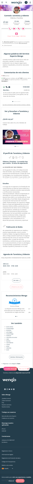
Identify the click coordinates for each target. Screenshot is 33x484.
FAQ (3, 402)
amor (7, 346)
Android (4, 431)
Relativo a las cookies (7, 465)
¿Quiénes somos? (6, 398)
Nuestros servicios (6, 405)
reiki (7, 339)
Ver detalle (4, 81)
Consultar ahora (9, 369)
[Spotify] (11, 389)
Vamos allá (20, 481)
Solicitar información (16, 357)
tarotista (8, 330)
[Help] (26, 2)
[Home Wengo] (9, 380)
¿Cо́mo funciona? (6, 400)
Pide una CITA (23, 369)
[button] (12, 101)
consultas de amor (11, 337)
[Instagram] (7, 389)
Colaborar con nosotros (8, 418)
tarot (7, 350)
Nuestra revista (6, 407)
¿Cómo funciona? (8, 45)
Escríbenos (4, 442)
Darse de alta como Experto (9, 416)
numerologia (10, 328)
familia (8, 341)
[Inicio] (16, 2)
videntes (8, 348)
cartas (8, 344)
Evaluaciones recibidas (16, 23)
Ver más (16, 280)
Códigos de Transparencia (8, 461)
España (6, 468)
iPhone (3, 429)
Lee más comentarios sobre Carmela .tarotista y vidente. (16, 105)
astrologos (9, 332)
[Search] (6, 2)
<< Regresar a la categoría (10, 363)
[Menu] (2, 2)
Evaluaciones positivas (27, 23)
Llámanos (8, 440)
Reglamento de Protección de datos (11, 458)
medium (8, 335)
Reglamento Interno (7, 451)
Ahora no (11, 481)
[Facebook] (5, 389)
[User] (30, 2)
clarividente (9, 342)
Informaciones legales (7, 454)
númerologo (9, 334)
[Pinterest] (13, 389)
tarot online (9, 327)
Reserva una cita (17, 287)
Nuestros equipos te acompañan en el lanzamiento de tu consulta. (15, 42)
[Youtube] (9, 389)
